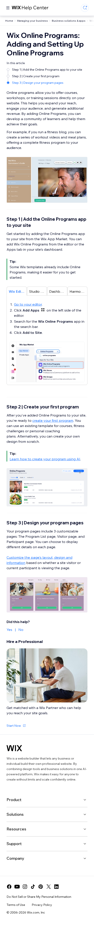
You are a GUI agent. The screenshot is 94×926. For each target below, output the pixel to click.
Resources (16, 828)
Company (15, 858)
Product (14, 799)
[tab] (17, 291)
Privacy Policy (42, 905)
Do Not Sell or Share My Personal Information (39, 897)
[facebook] (9, 887)
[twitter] (48, 887)
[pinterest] (40, 887)
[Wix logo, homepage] (14, 748)
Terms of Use (16, 905)
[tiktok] (32, 887)
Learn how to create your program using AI (45, 459)
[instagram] (25, 887)
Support (14, 843)
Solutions (15, 814)
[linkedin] (56, 887)
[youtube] (17, 887)
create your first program (52, 420)
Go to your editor (28, 304)
